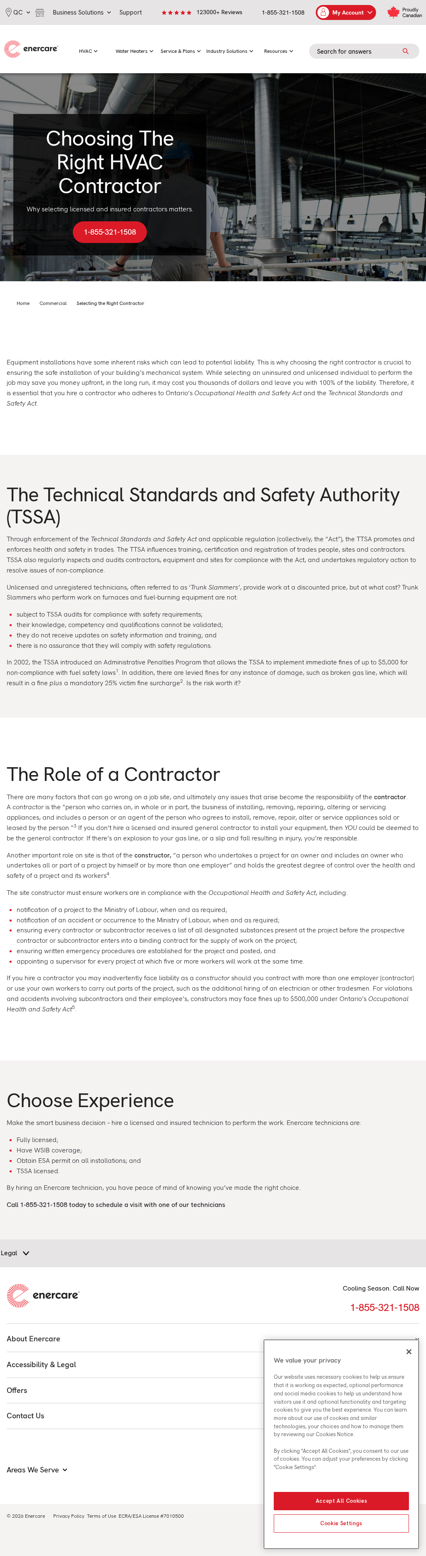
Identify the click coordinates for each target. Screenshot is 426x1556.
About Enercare (33, 1338)
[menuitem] (88, 49)
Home (23, 303)
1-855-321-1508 (283, 12)
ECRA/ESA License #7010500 (151, 1516)
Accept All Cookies (341, 1500)
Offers (17, 1390)
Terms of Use (101, 1516)
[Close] (409, 1352)
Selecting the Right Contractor (110, 303)
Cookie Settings (341, 1523)
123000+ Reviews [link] (219, 12)
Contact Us (25, 1415)
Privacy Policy (68, 1516)
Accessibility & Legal (41, 1364)
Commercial (53, 303)
